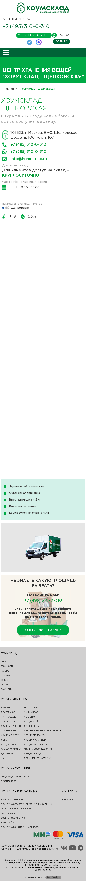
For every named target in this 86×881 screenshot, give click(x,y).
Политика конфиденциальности (20, 827)
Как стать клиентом (12, 799)
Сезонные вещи (10, 730)
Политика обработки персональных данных (26, 804)
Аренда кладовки (11, 749)
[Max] (39, 42)
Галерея (5, 671)
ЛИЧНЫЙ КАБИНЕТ (35, 35)
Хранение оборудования (38, 749)
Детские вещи (9, 753)
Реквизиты (7, 675)
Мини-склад (31, 712)
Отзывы (5, 680)
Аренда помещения (35, 744)
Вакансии (7, 689)
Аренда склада (32, 753)
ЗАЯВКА (63, 35)
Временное (7, 707)
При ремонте (8, 721)
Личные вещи (32, 726)
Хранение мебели (11, 726)
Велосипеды (31, 707)
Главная (8, 89)
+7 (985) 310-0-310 (28, 151)
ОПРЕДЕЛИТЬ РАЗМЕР (43, 630)
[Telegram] (29, 42)
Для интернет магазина (37, 758)
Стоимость (7, 666)
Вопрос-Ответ (8, 813)
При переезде (8, 717)
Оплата (5, 684)
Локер (4, 740)
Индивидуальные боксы (15, 776)
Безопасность (9, 781)
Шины (4, 758)
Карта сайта (7, 822)
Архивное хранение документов (42, 730)
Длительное (8, 712)
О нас (4, 661)
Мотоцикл (29, 717)
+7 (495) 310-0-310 (26, 26)
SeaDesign (53, 877)
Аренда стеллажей (35, 735)
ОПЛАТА (61, 41)
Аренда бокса (9, 744)
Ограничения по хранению (16, 809)
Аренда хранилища (35, 740)
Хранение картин (10, 735)
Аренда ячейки (32, 721)
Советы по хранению (13, 818)
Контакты (67, 799)
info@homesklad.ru (28, 158)
